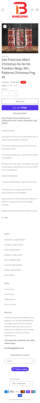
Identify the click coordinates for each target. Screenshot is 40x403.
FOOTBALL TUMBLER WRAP (14, 245)
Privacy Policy (9, 289)
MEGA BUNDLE (9, 275)
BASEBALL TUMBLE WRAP (13, 255)
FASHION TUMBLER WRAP (13, 265)
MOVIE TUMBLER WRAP (12, 260)
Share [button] (6, 217)
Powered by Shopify (25, 399)
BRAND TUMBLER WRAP (12, 270)
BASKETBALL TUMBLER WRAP (14, 240)
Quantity (4, 89)
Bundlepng (16, 399)
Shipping (4, 85)
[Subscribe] (32, 361)
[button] (2, 9)
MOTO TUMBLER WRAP (12, 250)
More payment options (20, 113)
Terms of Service (10, 304)
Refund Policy (9, 294)
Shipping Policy (9, 299)
